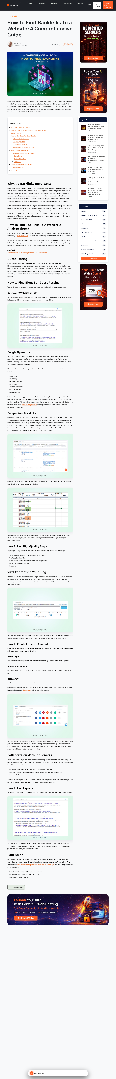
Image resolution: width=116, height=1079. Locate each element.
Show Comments (17, 887)
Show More (93, 258)
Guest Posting (16, 133)
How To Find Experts (20, 167)
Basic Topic (18, 156)
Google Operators (19, 142)
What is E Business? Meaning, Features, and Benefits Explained (96, 126)
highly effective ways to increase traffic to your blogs (35, 865)
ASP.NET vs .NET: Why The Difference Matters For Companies (96, 169)
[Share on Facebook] (64, 44)
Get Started (97, 5)
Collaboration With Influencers (21, 164)
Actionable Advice (20, 159)
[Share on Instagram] (71, 44)
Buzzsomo (27, 690)
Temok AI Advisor (108, 5)
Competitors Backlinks (20, 144)
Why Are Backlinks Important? (21, 127)
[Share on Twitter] (60, 44)
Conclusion (15, 170)
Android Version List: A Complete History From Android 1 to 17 (95, 137)
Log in (89, 5)
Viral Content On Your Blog (20, 150)
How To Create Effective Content (24, 153)
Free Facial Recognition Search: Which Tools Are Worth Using (96, 148)
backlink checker (22, 236)
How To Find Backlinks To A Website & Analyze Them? (29, 130)
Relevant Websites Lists (21, 139)
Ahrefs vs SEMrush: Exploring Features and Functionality (27, 253)
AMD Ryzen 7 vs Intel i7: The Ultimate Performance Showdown (96, 180)
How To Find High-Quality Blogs (23, 147)
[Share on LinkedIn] (68, 44)
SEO (35, 101)
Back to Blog (14, 16)
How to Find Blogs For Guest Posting (24, 136)
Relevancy (17, 162)
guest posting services (29, 405)
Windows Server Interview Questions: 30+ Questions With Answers (96, 158)
